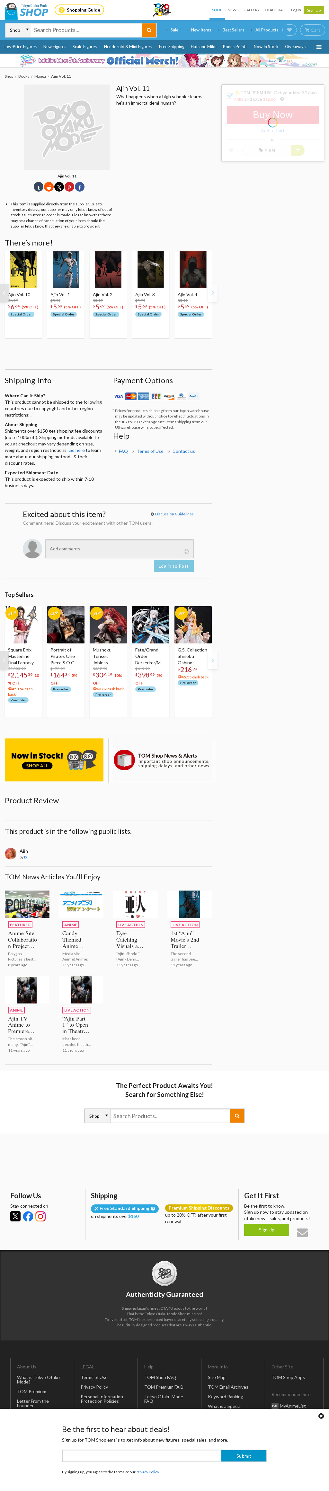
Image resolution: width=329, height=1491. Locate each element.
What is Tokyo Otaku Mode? (38, 1379)
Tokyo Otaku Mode (162, 10)
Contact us (184, 451)
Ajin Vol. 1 (60, 294)
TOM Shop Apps (288, 1377)
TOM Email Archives (228, 1387)
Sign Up (314, 10)
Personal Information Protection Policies (102, 1399)
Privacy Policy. (148, 1471)
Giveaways (295, 46)
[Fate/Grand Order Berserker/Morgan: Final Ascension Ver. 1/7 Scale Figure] (150, 624)
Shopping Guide (83, 10)
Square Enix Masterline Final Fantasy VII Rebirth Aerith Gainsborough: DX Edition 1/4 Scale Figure (23, 656)
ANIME (70, 924)
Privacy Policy (94, 1387)
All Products (266, 29)
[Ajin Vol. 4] (193, 269)
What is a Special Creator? (225, 1408)
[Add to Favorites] (33, 257)
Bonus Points (235, 46)
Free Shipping (171, 46)
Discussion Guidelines (174, 514)
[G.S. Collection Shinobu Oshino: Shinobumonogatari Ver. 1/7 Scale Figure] (193, 624)
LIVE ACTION (130, 924)
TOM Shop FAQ (160, 1377)
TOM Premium (31, 1391)
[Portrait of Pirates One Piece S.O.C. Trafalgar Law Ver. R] (65, 624)
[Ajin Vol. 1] (65, 269)
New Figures (54, 46)
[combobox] (86, 30)
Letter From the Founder (33, 1403)
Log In (296, 9)
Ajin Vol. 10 (19, 294)
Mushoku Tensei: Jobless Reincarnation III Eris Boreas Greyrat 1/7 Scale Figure (107, 656)
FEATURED (20, 924)
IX (26, 857)
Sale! (175, 29)
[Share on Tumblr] (38, 187)
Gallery (252, 9)
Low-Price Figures (20, 46)
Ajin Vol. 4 (187, 294)
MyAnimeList (293, 1405)
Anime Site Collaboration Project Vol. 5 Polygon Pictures (22, 949)
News (232, 9)
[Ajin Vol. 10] (23, 269)
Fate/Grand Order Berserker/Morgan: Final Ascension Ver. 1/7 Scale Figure (150, 656)
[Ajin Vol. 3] (150, 269)
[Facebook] (28, 1216)
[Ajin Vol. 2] (108, 269)
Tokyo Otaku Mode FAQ (163, 1399)
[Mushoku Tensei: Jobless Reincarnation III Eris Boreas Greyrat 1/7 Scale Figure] (108, 624)
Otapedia (274, 9)
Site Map (217, 1377)
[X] (15, 1216)
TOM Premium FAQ (163, 1387)
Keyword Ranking (225, 1396)
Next (213, 293)
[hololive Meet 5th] (164, 60)
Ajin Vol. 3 (145, 294)
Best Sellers (233, 29)
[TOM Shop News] (162, 759)
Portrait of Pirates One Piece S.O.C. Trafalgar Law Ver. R (63, 656)
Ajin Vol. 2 (102, 294)
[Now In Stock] (54, 759)
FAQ (123, 451)
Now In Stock (266, 46)
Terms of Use (150, 451)
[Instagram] (40, 1216)
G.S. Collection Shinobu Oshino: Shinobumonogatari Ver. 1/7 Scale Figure (193, 656)
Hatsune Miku (204, 46)
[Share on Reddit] (49, 187)
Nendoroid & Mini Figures (128, 46)
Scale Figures (85, 46)
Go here (76, 450)
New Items (201, 29)
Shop (217, 9)
